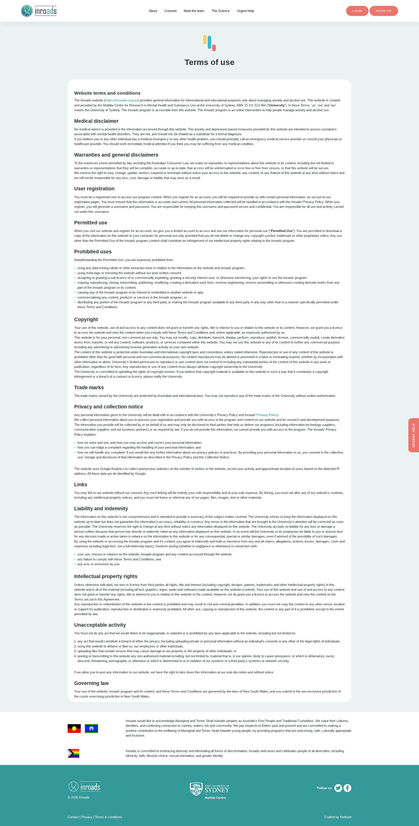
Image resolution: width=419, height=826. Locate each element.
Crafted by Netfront (337, 817)
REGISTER (384, 11)
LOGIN (357, 11)
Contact (73, 817)
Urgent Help (245, 11)
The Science (221, 11)
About (153, 11)
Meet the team (194, 11)
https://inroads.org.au (121, 100)
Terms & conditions (108, 817)
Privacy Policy (267, 415)
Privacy (86, 817)
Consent (171, 11)
